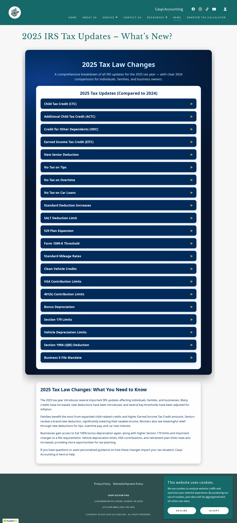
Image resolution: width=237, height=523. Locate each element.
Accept (214, 510)
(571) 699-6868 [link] (110, 507)
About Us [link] (89, 17)
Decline (182, 510)
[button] (225, 9)
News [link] (177, 17)
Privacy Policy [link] (102, 483)
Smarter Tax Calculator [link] (206, 17)
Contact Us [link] (133, 17)
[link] (14, 12)
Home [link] (73, 17)
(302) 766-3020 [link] (127, 507)
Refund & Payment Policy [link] (128, 483)
